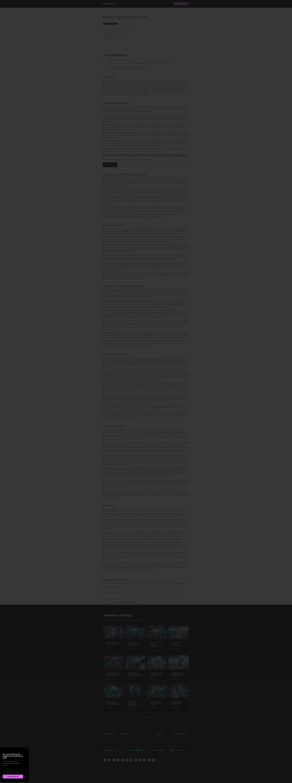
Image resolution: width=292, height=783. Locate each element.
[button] (26, 749)
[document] (146, 391)
